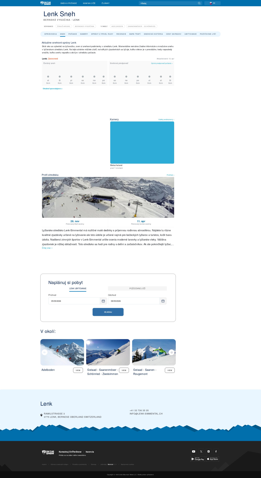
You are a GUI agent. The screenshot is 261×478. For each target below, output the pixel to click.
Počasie (73, 34)
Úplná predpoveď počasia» (162, 63)
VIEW (78, 370)
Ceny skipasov (173, 34)
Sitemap (93, 464)
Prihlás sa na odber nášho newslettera (72, 455)
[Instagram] (209, 451)
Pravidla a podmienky (79, 464)
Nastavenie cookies (127, 464)
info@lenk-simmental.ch (146, 413)
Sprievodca (50, 34)
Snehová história (153, 34)
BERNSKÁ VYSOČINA (57, 19)
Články (105, 3)
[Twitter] (201, 451)
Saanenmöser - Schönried (142, 26)
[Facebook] (216, 451)
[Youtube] (194, 451)
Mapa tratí (135, 34)
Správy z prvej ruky (102, 34)
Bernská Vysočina (84, 26)
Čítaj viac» (47, 247)
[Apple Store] (212, 458)
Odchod (112, 295)
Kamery (84, 34)
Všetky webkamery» (166, 119)
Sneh (62, 34)
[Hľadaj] (199, 3)
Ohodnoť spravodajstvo (52, 88)
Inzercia (90, 451)
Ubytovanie (191, 34)
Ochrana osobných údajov (59, 464)
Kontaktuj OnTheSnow (70, 451)
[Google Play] (198, 458)
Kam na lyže (89, 3)
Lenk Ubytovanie (77, 288)
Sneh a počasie (68, 3)
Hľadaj (108, 312)
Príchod (52, 295)
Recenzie (121, 34)
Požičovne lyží (208, 34)
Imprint (44, 464)
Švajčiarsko (63, 26)
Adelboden (117, 26)
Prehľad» (170, 175)
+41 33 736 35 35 (139, 410)
